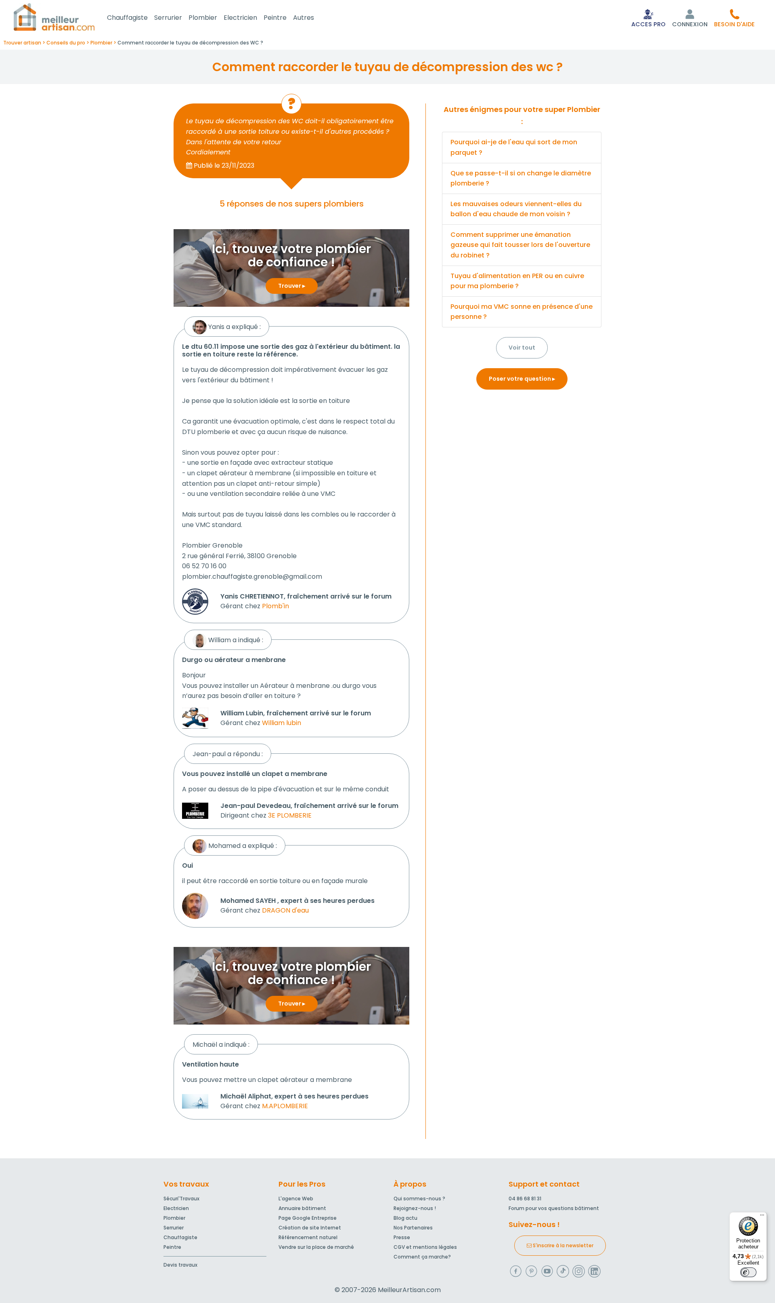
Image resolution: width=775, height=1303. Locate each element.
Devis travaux (180, 1264)
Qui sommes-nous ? (419, 1198)
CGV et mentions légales (425, 1247)
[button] (734, 17)
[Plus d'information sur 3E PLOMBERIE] (195, 810)
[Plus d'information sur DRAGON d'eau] (195, 905)
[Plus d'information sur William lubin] (195, 717)
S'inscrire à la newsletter (562, 1245)
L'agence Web (296, 1198)
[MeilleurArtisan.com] (54, 16)
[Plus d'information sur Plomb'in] (195, 601)
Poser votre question (520, 379)
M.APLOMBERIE (285, 1106)
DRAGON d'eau (285, 910)
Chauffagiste (127, 17)
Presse (402, 1237)
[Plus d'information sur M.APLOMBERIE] (195, 1100)
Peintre (275, 17)
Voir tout (522, 348)
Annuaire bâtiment (302, 1208)
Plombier (203, 17)
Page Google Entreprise (308, 1217)
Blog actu (405, 1217)
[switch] (748, 1272)
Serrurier (168, 17)
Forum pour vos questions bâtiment (554, 1208)
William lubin (281, 722)
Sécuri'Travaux (181, 1198)
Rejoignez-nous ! (415, 1208)
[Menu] (762, 1217)
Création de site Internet (310, 1227)
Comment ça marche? (422, 1256)
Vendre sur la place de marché (316, 1247)
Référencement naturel (308, 1237)
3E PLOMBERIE (290, 815)
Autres (303, 17)
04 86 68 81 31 (525, 1198)
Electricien (240, 17)
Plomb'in (275, 606)
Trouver (290, 286)
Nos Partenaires (413, 1227)
